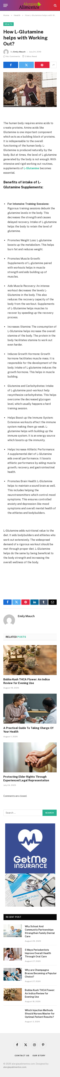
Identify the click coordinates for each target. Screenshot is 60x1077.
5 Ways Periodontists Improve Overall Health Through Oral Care (38, 953)
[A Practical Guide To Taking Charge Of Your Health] (30, 709)
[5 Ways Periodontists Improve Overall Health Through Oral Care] (13, 954)
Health (8, 24)
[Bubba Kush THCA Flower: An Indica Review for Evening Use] (30, 660)
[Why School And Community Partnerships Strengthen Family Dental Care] (13, 930)
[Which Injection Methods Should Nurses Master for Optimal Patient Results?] (13, 1014)
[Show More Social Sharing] (53, 65)
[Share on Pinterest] (42, 65)
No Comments (13, 56)
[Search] (55, 5)
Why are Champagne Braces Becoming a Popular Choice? (41, 973)
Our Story (38, 1055)
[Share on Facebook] (10, 65)
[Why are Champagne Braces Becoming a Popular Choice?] (13, 974)
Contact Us (22, 1055)
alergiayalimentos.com (14, 1067)
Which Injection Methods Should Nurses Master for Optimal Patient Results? (39, 1013)
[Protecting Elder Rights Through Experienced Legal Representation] (30, 757)
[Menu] (5, 5)
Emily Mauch (19, 52)
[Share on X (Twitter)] (26, 65)
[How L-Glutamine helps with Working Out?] (30, 89)
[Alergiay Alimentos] (30, 5)
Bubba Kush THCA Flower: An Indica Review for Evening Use (40, 993)
